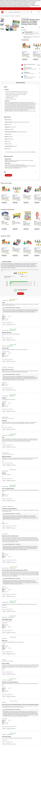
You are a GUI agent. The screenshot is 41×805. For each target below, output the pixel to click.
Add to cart (25, 59)
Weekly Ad (35, 5)
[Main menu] (6, 12)
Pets (4, 3)
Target (2, 15)
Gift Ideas (19, 4)
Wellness (9, 3)
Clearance (7, 5)
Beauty (26, 1)
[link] (24, 25)
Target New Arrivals (3, 0)
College (14, 0)
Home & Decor (35, 0)
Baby (24, 1)
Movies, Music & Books (7, 4)
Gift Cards (23, 4)
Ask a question (8, 175)
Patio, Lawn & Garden (7, 1)
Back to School (10, 0)
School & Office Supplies (16, 3)
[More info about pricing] (39, 27)
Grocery (12, 1)
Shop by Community (28, 4)
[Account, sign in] (33, 12)
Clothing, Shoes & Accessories (26, 0)
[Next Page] (40, 51)
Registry (16, 6)
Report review (13, 324)
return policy (10, 167)
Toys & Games (23, 3)
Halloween (18, 0)
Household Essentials (18, 1)
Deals (4, 5)
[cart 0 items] (39, 12)
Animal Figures (17, 15)
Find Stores (28, 6)
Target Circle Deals (29, 5)
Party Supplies (14, 4)
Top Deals (24, 5)
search (28, 12)
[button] (24, 25)
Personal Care (30, 1)
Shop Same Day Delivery (9, 6)
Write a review (20, 293)
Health (6, 3)
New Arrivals (11, 5)
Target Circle (23, 6)
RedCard (19, 6)
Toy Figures (12, 15)
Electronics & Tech (29, 3)
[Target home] (2, 12)
